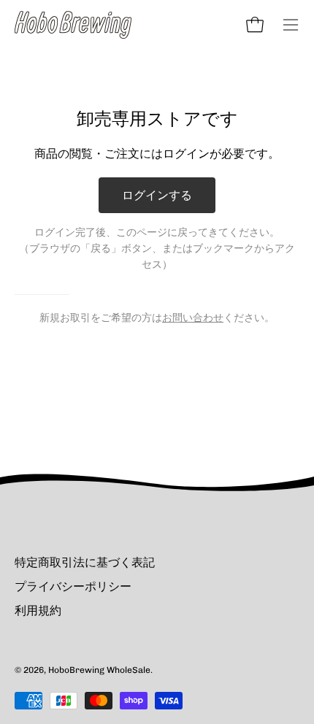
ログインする (157, 195)
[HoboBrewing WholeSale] (73, 25)
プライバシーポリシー (73, 586)
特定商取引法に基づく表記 (85, 562)
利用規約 (38, 610)
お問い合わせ (192, 317)
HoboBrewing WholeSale (99, 670)
